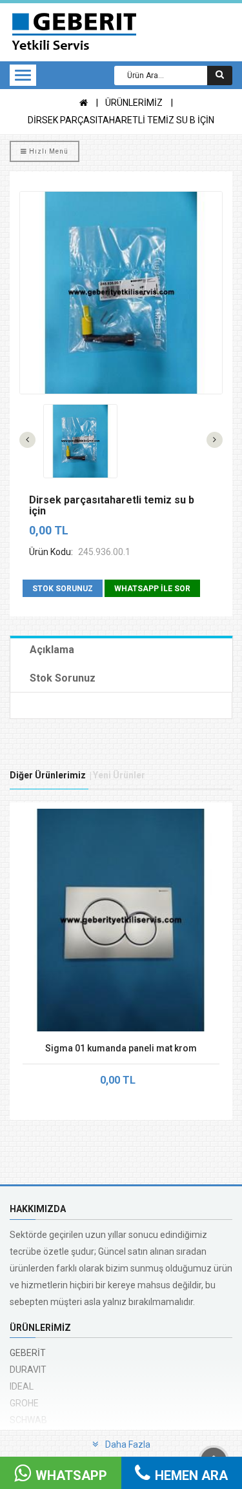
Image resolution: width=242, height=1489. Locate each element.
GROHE (24, 1403)
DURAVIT (28, 1369)
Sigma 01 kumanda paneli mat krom (121, 1048)
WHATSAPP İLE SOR (152, 588)
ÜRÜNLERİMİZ (134, 102)
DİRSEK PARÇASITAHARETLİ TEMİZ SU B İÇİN (121, 120)
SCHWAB (28, 1420)
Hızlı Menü (47, 151)
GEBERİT (28, 1353)
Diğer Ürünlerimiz (48, 775)
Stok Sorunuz (63, 678)
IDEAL (22, 1386)
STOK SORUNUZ (62, 588)
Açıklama (52, 649)
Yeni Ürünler (119, 775)
